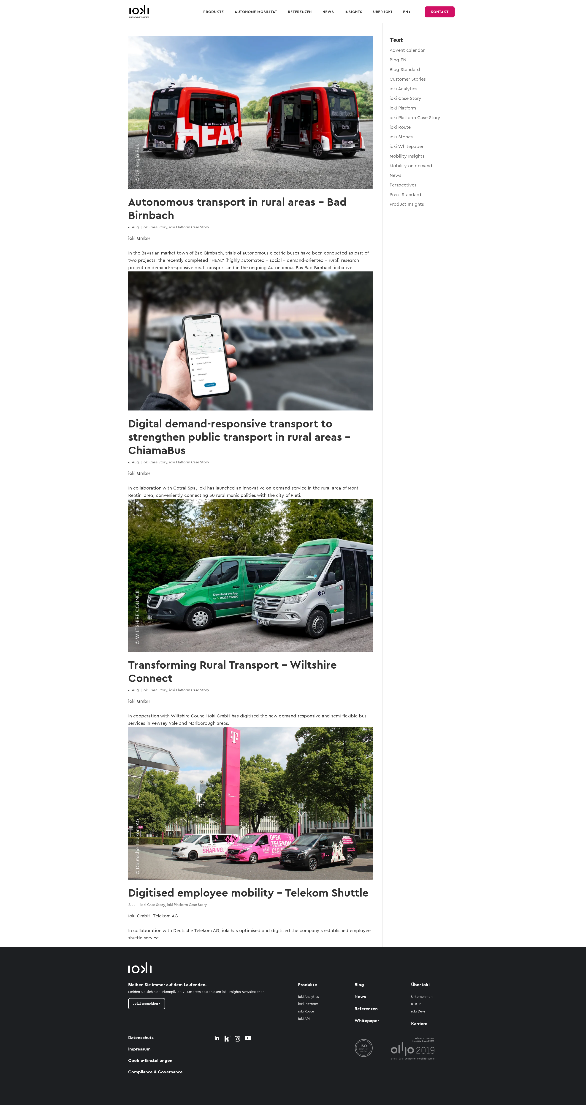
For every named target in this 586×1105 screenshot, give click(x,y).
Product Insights (407, 204)
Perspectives (403, 185)
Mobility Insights (407, 156)
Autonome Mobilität (256, 12)
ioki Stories (401, 137)
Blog (359, 985)
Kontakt (440, 12)
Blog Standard (405, 69)
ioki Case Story (155, 227)
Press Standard (405, 194)
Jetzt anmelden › (146, 1003)
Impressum (139, 1049)
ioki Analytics (403, 89)
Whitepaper (367, 1021)
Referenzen (300, 12)
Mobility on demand (411, 166)
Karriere (419, 1024)
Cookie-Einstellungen (150, 1061)
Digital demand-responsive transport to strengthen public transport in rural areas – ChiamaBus (239, 437)
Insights (353, 12)
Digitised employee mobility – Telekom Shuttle (248, 893)
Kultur (416, 1004)
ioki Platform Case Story (189, 227)
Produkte (213, 12)
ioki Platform (403, 108)
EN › (406, 12)
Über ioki (382, 12)
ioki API (304, 1018)
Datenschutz (141, 1038)
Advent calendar (407, 50)
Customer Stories (408, 79)
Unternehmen (421, 996)
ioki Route (400, 127)
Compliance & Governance (155, 1072)
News (328, 12)
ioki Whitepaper (406, 146)
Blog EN (398, 60)
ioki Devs (418, 1011)
